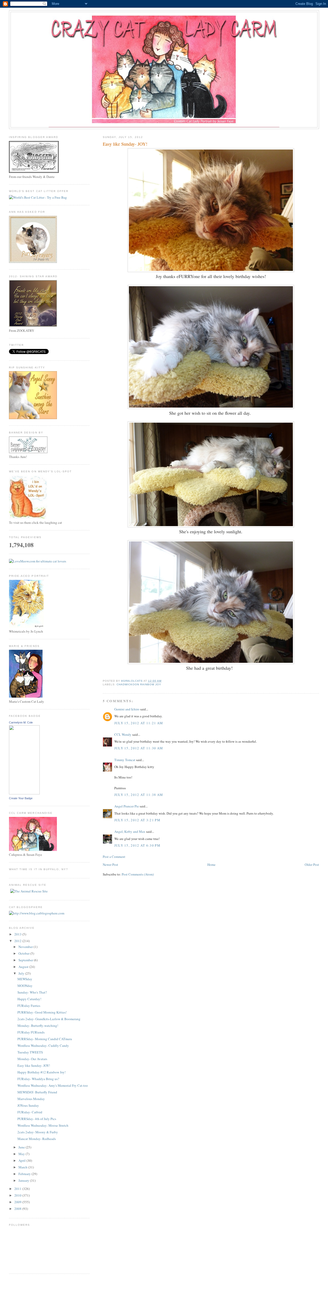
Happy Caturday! (29, 999)
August (23, 966)
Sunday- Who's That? (32, 992)
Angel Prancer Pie (126, 806)
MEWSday (24, 979)
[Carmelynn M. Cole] (24, 793)
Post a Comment (114, 856)
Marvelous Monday (31, 1098)
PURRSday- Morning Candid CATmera (44, 1039)
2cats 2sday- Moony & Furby (37, 1132)
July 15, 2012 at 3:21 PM (137, 820)
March (23, 1167)
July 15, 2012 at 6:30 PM (137, 845)
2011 (18, 1188)
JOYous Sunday (28, 1105)
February (25, 1173)
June (22, 1147)
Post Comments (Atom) (138, 874)
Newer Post (110, 864)
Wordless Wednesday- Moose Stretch (42, 1125)
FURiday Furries (28, 1005)
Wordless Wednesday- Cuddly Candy (43, 1045)
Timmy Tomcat (124, 760)
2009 (18, 1202)
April (22, 1160)
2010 (18, 1195)
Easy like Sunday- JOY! (33, 1065)
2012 (18, 941)
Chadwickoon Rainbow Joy (139, 684)
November (26, 946)
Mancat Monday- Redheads (36, 1138)
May (22, 1154)
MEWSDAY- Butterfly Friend (37, 1092)
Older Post (312, 864)
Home (211, 864)
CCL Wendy (122, 734)
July (21, 973)
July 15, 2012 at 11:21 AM (138, 723)
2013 (18, 934)
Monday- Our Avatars (32, 1059)
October (24, 953)
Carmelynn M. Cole (21, 722)
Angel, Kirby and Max (129, 831)
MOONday (25, 985)
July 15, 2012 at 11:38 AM (138, 794)
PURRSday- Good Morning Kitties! (42, 1012)
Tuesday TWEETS (30, 1052)
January (24, 1180)
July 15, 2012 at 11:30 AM (138, 748)
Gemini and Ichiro (126, 709)
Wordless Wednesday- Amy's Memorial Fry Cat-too (52, 1085)
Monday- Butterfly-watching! (37, 1025)
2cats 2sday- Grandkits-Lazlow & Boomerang (48, 1019)
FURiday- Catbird (29, 1112)
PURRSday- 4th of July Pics (36, 1118)
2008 (18, 1208)
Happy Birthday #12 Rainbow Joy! (41, 1072)
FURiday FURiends (31, 1032)
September (26, 960)
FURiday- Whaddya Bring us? (38, 1078)
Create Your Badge (21, 798)
